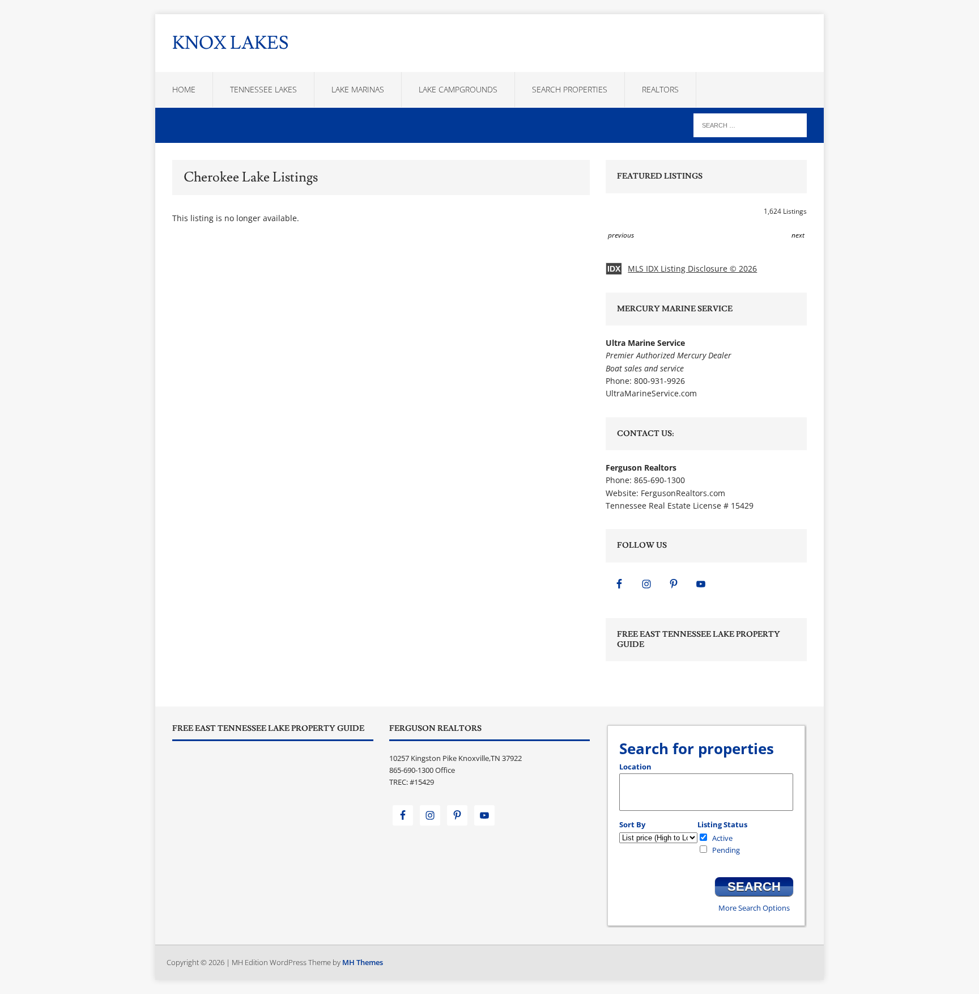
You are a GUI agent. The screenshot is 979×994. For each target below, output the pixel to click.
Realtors (660, 89)
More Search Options (754, 908)
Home (183, 89)
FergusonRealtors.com (683, 493)
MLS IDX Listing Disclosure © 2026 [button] (692, 268)
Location (635, 767)
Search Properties (569, 89)
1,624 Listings (785, 211)
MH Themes (362, 962)
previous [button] (621, 235)
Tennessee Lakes (263, 89)
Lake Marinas (357, 89)
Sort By (632, 824)
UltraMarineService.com (651, 393)
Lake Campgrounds (458, 89)
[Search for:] (750, 124)
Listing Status (722, 824)
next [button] (798, 235)
